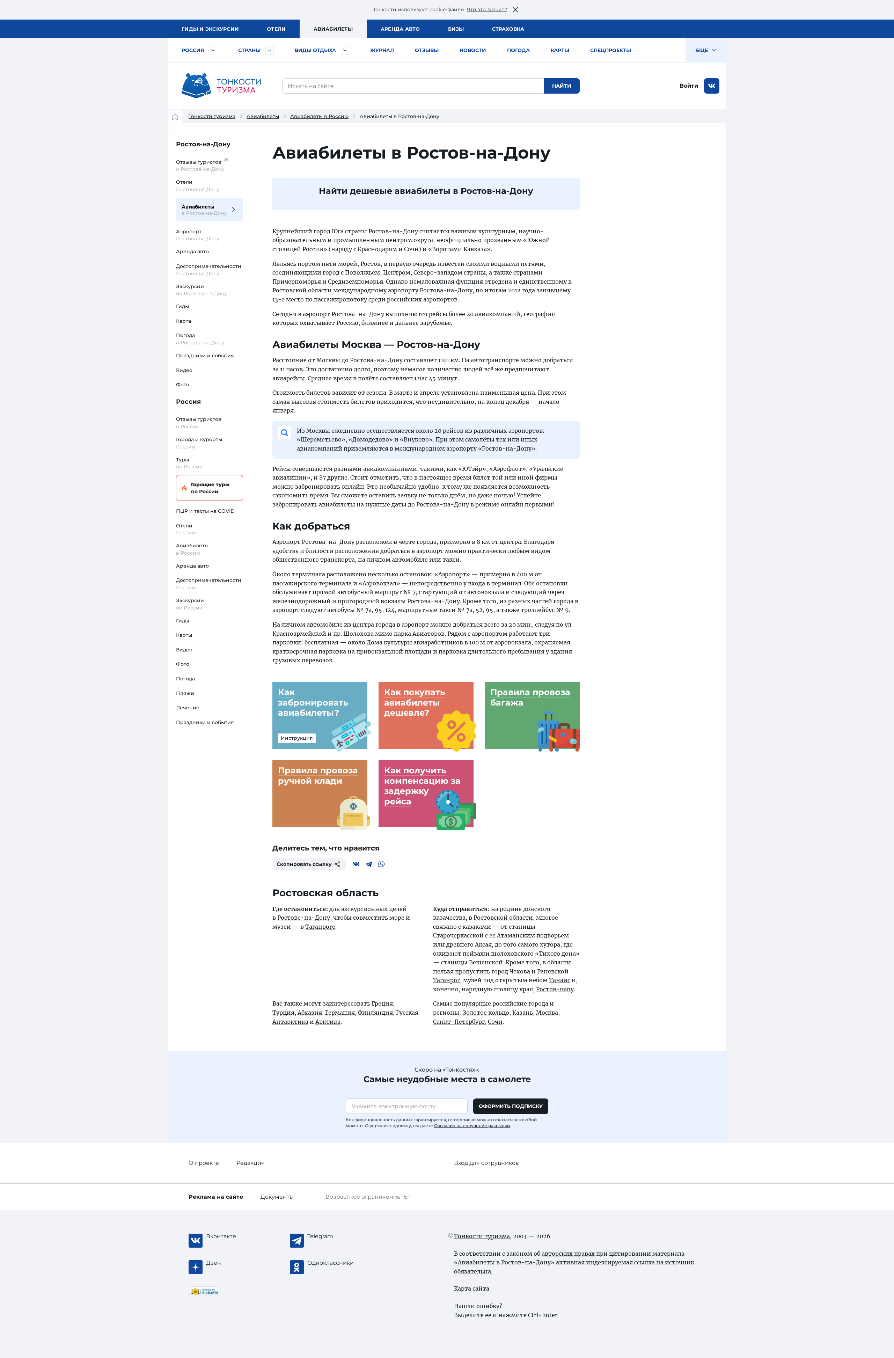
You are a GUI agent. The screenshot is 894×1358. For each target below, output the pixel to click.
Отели (276, 29)
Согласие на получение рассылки (472, 1125)
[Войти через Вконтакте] (711, 86)
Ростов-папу (555, 989)
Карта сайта (471, 1288)
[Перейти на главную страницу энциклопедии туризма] (221, 85)
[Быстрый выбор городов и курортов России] (213, 50)
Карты (560, 50)
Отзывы (427, 50)
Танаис (559, 980)
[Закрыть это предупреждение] (515, 9)
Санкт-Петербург (459, 1021)
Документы (277, 1196)
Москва (547, 1012)
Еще (702, 50)
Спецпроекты (610, 50)
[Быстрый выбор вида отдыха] (345, 50)
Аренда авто (400, 29)
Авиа (333, 29)
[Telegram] (368, 864)
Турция (283, 1012)
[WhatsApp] (381, 864)
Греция (382, 1003)
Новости (473, 50)
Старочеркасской (458, 935)
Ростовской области (503, 917)
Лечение (187, 707)
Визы (456, 29)
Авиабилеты (263, 116)
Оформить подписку (511, 1106)
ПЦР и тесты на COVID (205, 511)
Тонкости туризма (212, 116)
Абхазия (310, 1012)
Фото (182, 384)
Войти (689, 85)
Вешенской (486, 962)
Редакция (250, 1163)
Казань (522, 1012)
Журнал (382, 50)
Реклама (216, 1196)
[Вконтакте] (356, 864)
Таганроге (320, 926)
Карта (183, 321)
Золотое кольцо (486, 1012)
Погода (518, 50)
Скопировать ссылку (304, 864)
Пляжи (185, 693)
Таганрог (446, 980)
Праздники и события (205, 355)
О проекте (204, 1163)
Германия (340, 1012)
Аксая (483, 944)
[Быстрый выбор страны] (269, 50)
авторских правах (568, 1253)
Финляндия (375, 1012)
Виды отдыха (315, 50)
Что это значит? (487, 9)
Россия (193, 50)
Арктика (327, 1021)
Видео (184, 370)
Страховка (508, 29)
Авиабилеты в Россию (319, 116)
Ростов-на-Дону (203, 144)
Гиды (182, 306)
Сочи (495, 1021)
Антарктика (290, 1021)
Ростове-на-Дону (303, 917)
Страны (249, 50)
